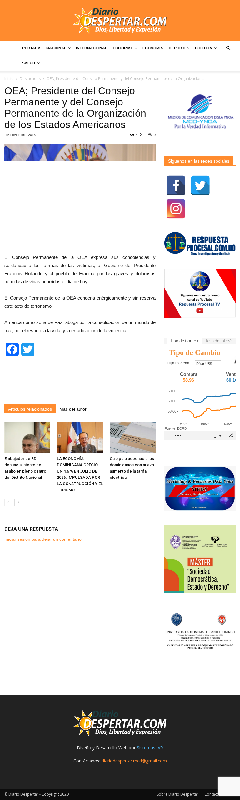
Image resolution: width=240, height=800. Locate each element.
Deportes (179, 48)
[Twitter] (200, 185)
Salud (28, 63)
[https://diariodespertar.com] (120, 21)
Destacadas (30, 78)
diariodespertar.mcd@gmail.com (134, 761)
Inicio (9, 78)
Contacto (212, 794)
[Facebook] (176, 185)
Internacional (91, 48)
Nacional (56, 48)
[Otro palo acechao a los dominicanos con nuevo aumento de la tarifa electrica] (133, 437)
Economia (152, 48)
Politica (203, 48)
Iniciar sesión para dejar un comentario (43, 539)
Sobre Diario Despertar (177, 794)
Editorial (123, 48)
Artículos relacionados (30, 409)
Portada (31, 48)
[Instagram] (176, 209)
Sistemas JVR (150, 748)
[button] (228, 48)
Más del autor (73, 409)
